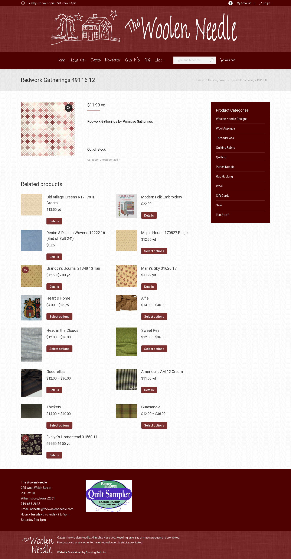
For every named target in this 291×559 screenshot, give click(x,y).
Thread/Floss (225, 138)
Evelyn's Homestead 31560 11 (72, 437)
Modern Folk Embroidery (161, 197)
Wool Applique (225, 128)
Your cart (230, 60)
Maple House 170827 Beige (164, 232)
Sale (219, 205)
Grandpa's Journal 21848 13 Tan (73, 268)
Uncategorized (109, 159)
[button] (68, 108)
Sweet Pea (150, 330)
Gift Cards (222, 195)
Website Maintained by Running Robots (81, 552)
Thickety (53, 407)
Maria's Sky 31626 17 (159, 268)
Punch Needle (225, 167)
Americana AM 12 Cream (162, 371)
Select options (154, 251)
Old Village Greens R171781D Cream (70, 200)
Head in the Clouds (62, 330)
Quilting (221, 157)
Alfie (145, 298)
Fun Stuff (222, 215)
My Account (244, 3)
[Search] (211, 60)
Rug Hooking (224, 176)
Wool (219, 186)
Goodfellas (55, 371)
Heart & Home (58, 298)
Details (54, 221)
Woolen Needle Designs (231, 119)
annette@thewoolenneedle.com (51, 509)
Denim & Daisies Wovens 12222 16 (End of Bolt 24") (75, 235)
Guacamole (150, 407)
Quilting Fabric (225, 147)
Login (267, 3)
